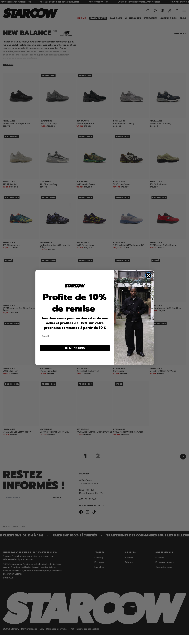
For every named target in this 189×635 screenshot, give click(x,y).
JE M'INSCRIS (75, 348)
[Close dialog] (148, 275)
